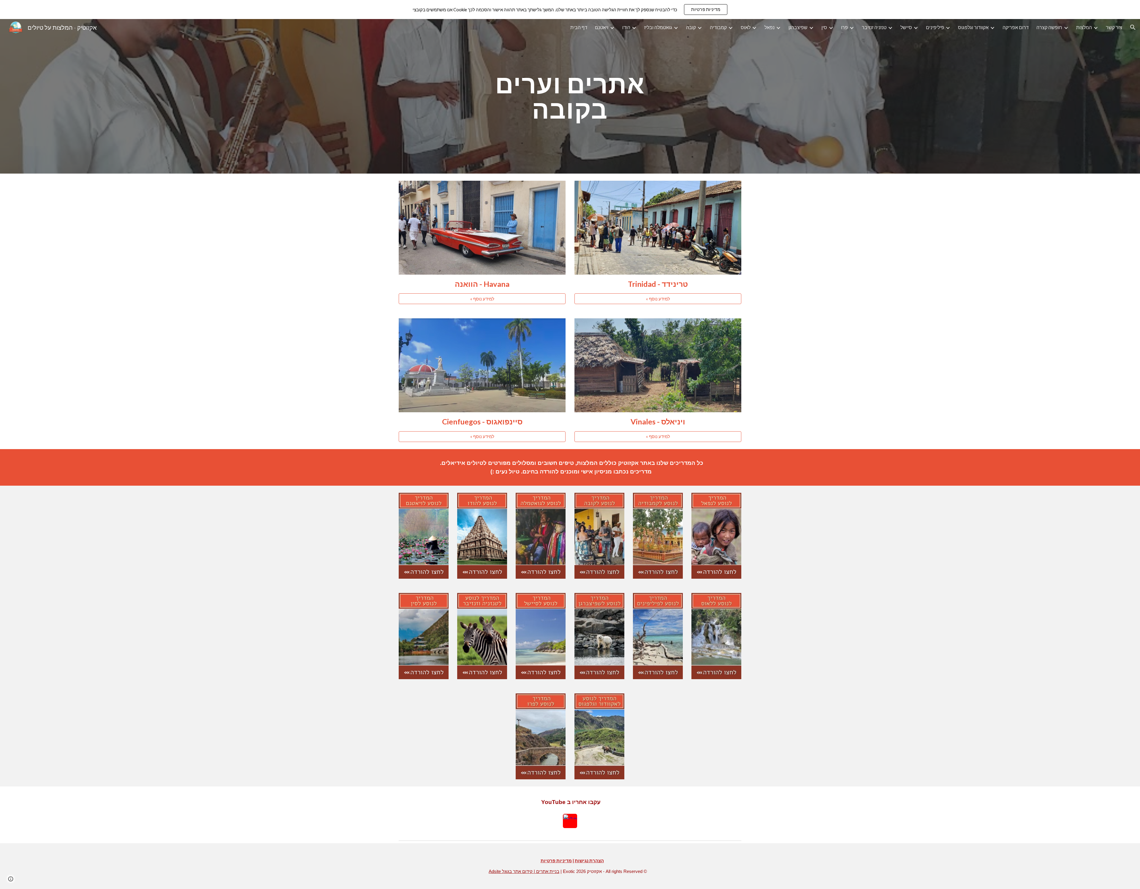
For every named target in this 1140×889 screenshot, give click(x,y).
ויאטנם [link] (601, 27)
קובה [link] (691, 27)
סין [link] (824, 27)
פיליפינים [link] (935, 27)
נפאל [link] (769, 27)
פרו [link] (844, 27)
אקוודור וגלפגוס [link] (973, 27)
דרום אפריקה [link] (1016, 27)
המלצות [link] (1084, 27)
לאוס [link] (745, 27)
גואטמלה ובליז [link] (658, 27)
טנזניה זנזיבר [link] (874, 27)
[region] (570, 9)
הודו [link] (626, 27)
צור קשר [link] (1114, 27)
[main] (570, 96)
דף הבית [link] (578, 27)
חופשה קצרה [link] (1049, 27)
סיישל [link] (906, 27)
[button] (1133, 27)
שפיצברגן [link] (798, 27)
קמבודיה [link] (718, 27)
